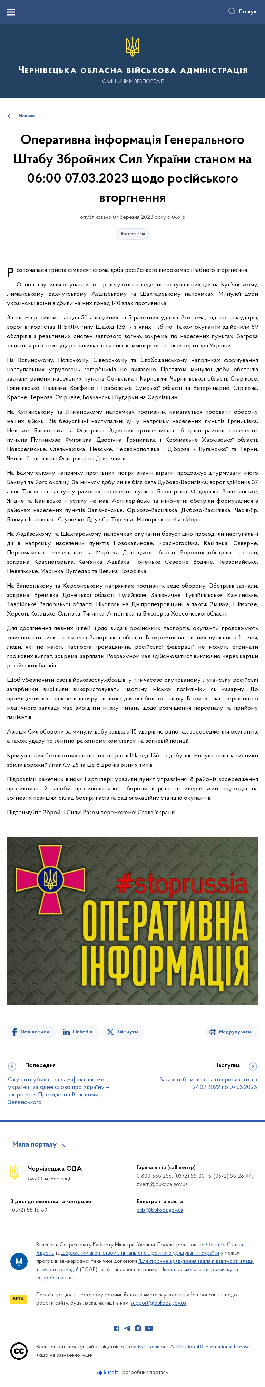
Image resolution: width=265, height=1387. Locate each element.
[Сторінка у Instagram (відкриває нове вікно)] (138, 1328)
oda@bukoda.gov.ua (160, 1210)
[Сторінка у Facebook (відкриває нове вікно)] (116, 1328)
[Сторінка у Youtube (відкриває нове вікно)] (149, 1328)
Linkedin (82, 1032)
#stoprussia (132, 234)
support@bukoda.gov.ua (158, 1303)
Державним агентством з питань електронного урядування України (140, 1253)
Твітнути (127, 1032)
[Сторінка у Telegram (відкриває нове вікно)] (127, 1328)
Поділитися (35, 1032)
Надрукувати (235, 1032)
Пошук (248, 12)
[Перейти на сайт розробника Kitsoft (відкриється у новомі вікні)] (108, 1372)
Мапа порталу (34, 1145)
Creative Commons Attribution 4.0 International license (187, 1347)
